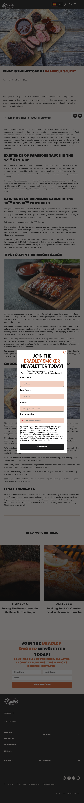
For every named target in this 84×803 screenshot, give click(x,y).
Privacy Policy (43, 440)
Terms (53, 440)
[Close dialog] (65, 352)
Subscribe (42, 447)
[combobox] (24, 420)
